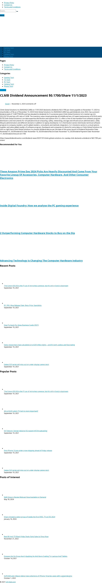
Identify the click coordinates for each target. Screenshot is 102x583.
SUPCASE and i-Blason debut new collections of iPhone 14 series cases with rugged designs (38, 576)
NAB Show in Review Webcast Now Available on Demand (25, 497)
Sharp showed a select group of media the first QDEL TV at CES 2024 (29, 517)
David (7, 104)
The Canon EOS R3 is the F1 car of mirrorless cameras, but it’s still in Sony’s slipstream (36, 286)
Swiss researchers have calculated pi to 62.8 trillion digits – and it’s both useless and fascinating (39, 345)
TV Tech (7, 50)
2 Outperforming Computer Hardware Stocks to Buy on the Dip (37, 233)
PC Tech (7, 52)
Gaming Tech (9, 48)
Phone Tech (8, 56)
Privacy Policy (9, 3)
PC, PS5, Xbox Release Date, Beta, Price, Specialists (23, 305)
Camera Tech (9, 54)
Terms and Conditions (12, 7)
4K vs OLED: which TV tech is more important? (21, 411)
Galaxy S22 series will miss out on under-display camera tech (26, 364)
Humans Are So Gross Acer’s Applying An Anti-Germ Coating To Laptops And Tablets (35, 556)
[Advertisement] (51, 31)
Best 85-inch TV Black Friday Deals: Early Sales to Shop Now (26, 536)
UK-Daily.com (11, 582)
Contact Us (8, 5)
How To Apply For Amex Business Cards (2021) (21, 325)
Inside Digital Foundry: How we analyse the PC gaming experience (39, 205)
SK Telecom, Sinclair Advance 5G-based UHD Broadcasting (25, 431)
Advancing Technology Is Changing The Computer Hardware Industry (41, 260)
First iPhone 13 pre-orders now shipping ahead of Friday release (28, 450)
